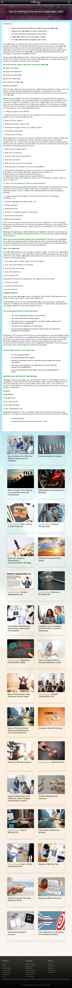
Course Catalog (7, 968)
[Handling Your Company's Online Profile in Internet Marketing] (51, 636)
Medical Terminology (30, 964)
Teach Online (51, 966)
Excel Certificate (29, 976)
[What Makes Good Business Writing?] (51, 500)
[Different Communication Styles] (51, 568)
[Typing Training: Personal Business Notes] (20, 908)
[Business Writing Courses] (20, 772)
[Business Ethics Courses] (51, 908)
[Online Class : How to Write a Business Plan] (20, 874)
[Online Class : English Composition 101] (51, 704)
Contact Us (51, 968)
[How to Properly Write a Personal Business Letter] (51, 670)
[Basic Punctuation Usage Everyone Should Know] (20, 704)
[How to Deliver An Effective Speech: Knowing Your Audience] (20, 466)
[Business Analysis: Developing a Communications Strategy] (20, 568)
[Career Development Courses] (20, 942)
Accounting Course (30, 966)
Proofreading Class (30, 972)
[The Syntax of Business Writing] (51, 840)
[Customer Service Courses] (51, 738)
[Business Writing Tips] (51, 874)
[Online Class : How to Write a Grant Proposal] (20, 534)
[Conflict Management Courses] (51, 806)
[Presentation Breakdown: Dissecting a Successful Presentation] (20, 636)
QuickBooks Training (30, 970)
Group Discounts (7, 970)
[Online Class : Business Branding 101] (51, 602)
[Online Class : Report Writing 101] (20, 840)
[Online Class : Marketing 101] (51, 772)
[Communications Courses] (51, 466)
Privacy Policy (51, 972)
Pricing (4, 966)
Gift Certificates (6, 974)
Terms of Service (52, 970)
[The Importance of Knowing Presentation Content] (51, 942)
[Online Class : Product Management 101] (20, 602)
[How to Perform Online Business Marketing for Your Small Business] (20, 738)
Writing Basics (29, 968)
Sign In (4, 964)
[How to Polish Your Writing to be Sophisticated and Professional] (20, 500)
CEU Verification (7, 972)
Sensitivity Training (30, 974)
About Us (50, 964)
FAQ (4, 976)
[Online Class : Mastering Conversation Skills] (20, 670)
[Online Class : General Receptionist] (51, 534)
